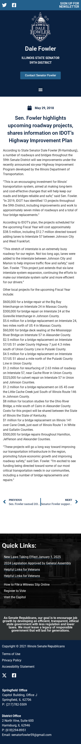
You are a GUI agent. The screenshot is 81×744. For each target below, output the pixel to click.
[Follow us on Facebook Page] (15, 5)
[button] (40, 89)
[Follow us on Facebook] (15, 675)
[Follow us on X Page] (5, 5)
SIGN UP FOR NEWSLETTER (69, 5)
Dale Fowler (40, 48)
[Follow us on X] (5, 675)
